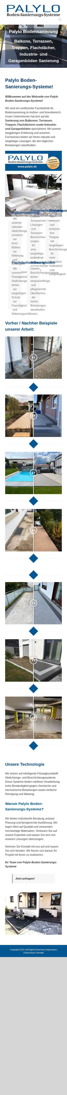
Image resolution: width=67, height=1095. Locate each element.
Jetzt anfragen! (25, 878)
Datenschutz (29, 953)
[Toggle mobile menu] (60, 19)
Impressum (51, 949)
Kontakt (40, 953)
